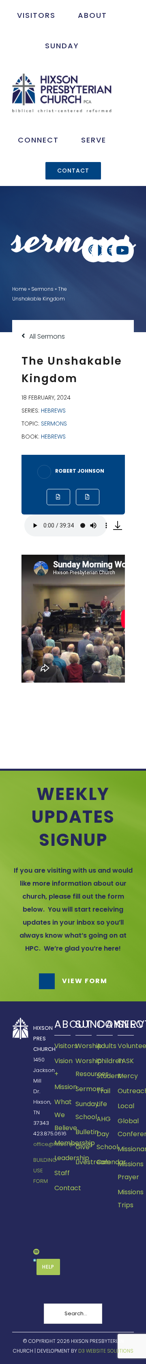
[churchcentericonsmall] (34, 1262)
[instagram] (35, 1223)
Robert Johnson (79, 470)
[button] (73, 981)
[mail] (35, 1237)
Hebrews (53, 410)
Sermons (42, 288)
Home (19, 288)
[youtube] (35, 1209)
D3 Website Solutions (105, 1350)
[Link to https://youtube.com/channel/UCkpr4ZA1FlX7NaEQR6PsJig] (122, 250)
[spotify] (36, 1252)
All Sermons (46, 336)
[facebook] (35, 1195)
